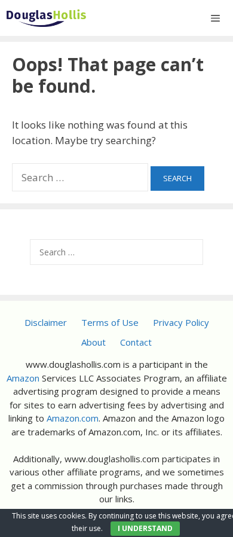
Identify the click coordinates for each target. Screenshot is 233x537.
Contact (136, 342)
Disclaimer (45, 322)
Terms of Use (110, 322)
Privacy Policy (181, 322)
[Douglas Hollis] (46, 18)
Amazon (23, 378)
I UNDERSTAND (145, 528)
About (93, 342)
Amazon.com (73, 418)
